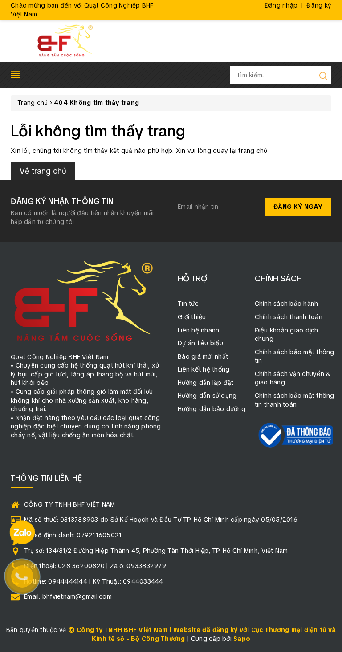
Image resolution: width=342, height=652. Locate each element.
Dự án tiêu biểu (200, 343)
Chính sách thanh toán (288, 317)
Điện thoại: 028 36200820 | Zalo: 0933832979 (95, 566)
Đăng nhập (281, 5)
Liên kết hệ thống (203, 369)
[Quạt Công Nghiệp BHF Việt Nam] (65, 40)
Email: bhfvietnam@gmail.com (68, 596)
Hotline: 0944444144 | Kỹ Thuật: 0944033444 (93, 581)
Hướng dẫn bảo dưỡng (211, 409)
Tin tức (188, 304)
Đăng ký (318, 5)
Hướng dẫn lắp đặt (205, 383)
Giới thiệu (192, 317)
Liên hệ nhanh (198, 330)
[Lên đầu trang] (328, 449)
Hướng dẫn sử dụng (207, 396)
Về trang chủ (43, 171)
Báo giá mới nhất (203, 356)
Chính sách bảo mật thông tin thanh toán (294, 400)
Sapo (241, 639)
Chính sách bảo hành (286, 304)
